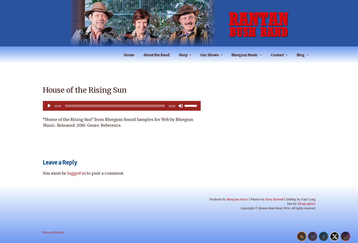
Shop (183, 55)
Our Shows (209, 55)
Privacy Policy (53, 232)
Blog (301, 55)
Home (129, 55)
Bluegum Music (244, 55)
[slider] (191, 105)
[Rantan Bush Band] (179, 23)
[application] (122, 106)
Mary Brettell (274, 199)
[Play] (49, 105)
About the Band (156, 55)
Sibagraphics (306, 204)
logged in (76, 173)
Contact (277, 55)
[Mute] (180, 105)
